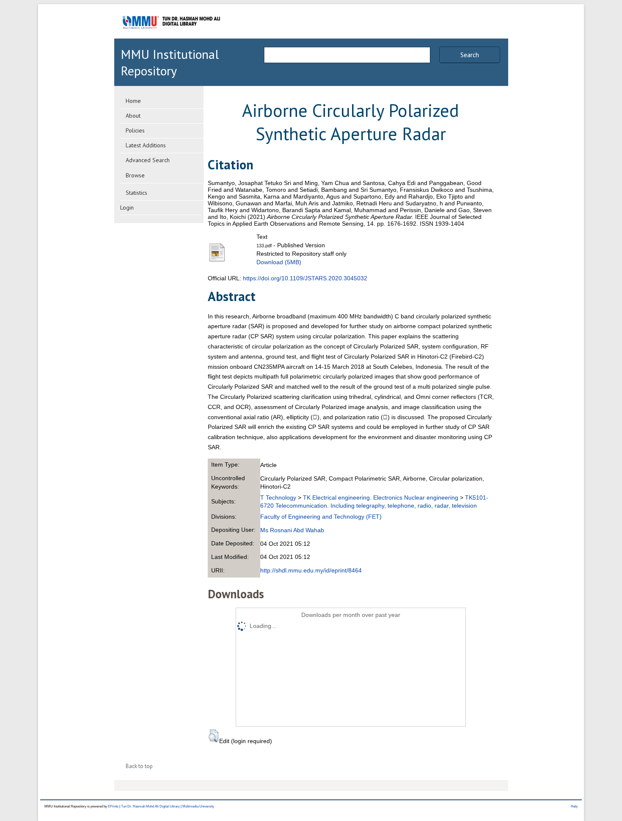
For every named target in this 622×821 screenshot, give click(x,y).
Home (133, 101)
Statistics (136, 192)
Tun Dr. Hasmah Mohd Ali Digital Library (150, 806)
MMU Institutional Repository (170, 62)
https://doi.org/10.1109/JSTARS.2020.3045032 (305, 278)
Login (127, 207)
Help (574, 806)
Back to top (139, 766)
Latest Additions (146, 145)
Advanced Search (148, 160)
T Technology (278, 497)
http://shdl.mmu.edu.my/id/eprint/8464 (311, 570)
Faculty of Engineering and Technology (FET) (321, 516)
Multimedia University (198, 806)
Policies (135, 130)
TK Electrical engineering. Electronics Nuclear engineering (380, 497)
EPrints (113, 806)
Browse (135, 175)
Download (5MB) (278, 262)
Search (469, 54)
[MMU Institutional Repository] (171, 37)
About (133, 115)
